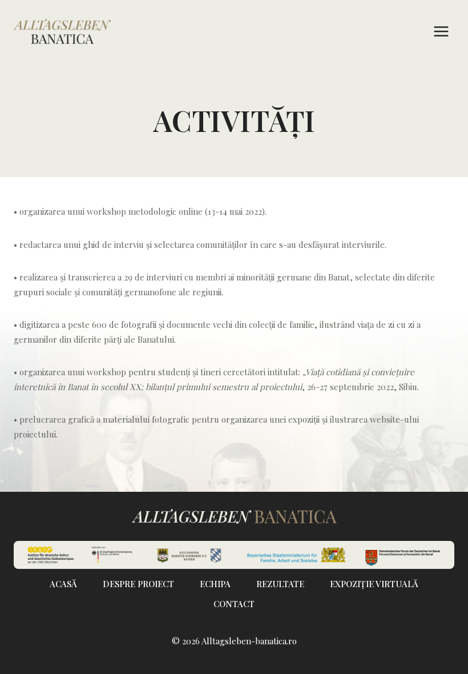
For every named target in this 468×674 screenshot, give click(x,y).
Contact (234, 603)
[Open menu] (440, 31)
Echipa (215, 583)
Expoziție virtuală (374, 583)
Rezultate (280, 583)
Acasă (63, 583)
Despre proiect (138, 583)
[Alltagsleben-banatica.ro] (62, 31)
